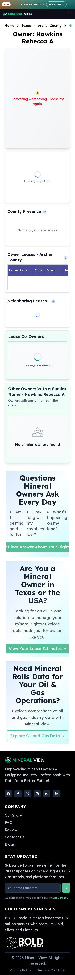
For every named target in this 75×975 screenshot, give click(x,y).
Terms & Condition (51, 970)
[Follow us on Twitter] (27, 793)
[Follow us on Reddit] (8, 793)
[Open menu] (70, 14)
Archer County (50, 26)
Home (9, 26)
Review (11, 829)
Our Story (13, 815)
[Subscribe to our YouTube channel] (46, 793)
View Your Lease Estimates (35, 648)
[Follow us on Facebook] (18, 793)
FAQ (8, 822)
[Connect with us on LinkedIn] (56, 793)
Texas (26, 26)
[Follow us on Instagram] (37, 793)
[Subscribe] (66, 888)
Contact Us (15, 837)
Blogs (10, 844)
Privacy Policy (58, 898)
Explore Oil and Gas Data (35, 735)
